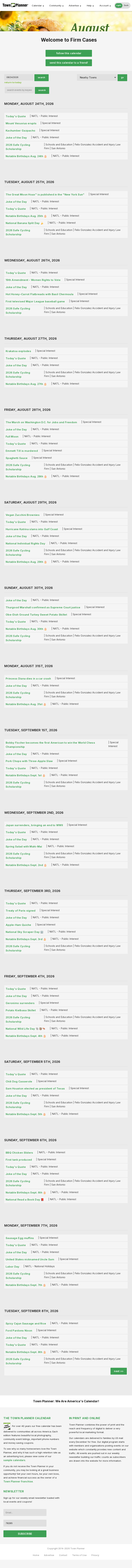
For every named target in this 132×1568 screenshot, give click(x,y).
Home (36, 1555)
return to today (12, 82)
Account (104, 5)
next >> (118, 1371)
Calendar (37, 5)
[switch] (122, 5)
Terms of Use (79, 1555)
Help (89, 5)
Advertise (74, 5)
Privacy (95, 1555)
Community (55, 5)
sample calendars (14, 1460)
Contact (63, 1555)
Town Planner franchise (18, 1481)
